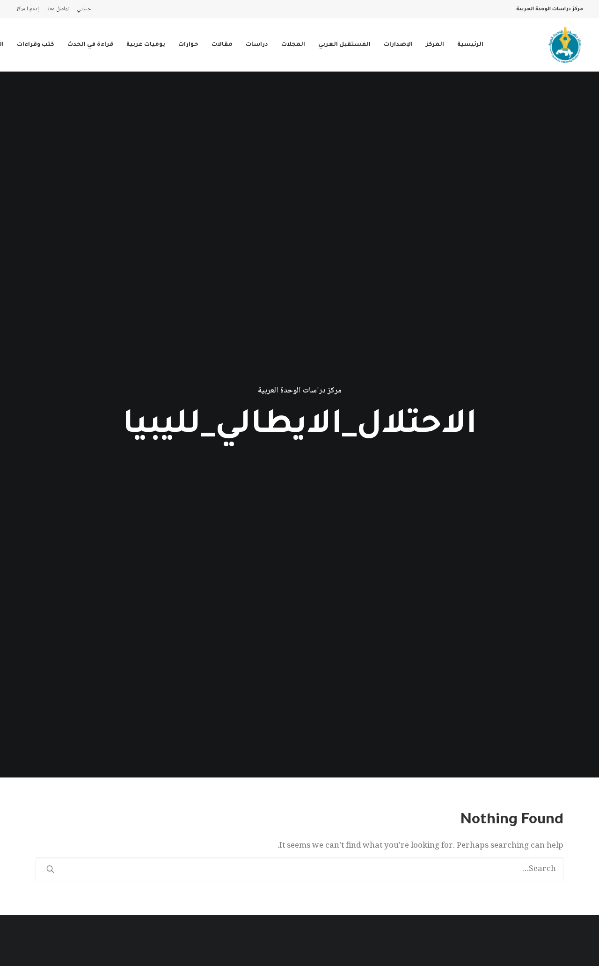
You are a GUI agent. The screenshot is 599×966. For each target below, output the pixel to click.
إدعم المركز (27, 9)
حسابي (84, 9)
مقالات (222, 45)
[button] (50, 869)
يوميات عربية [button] (145, 45)
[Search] (299, 869)
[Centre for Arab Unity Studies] (565, 45)
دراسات (257, 45)
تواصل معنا (57, 9)
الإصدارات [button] (398, 45)
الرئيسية (470, 45)
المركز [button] (435, 45)
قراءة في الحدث (90, 45)
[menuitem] (82, 9)
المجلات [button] (293, 45)
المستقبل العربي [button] (344, 45)
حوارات (188, 45)
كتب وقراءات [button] (35, 45)
